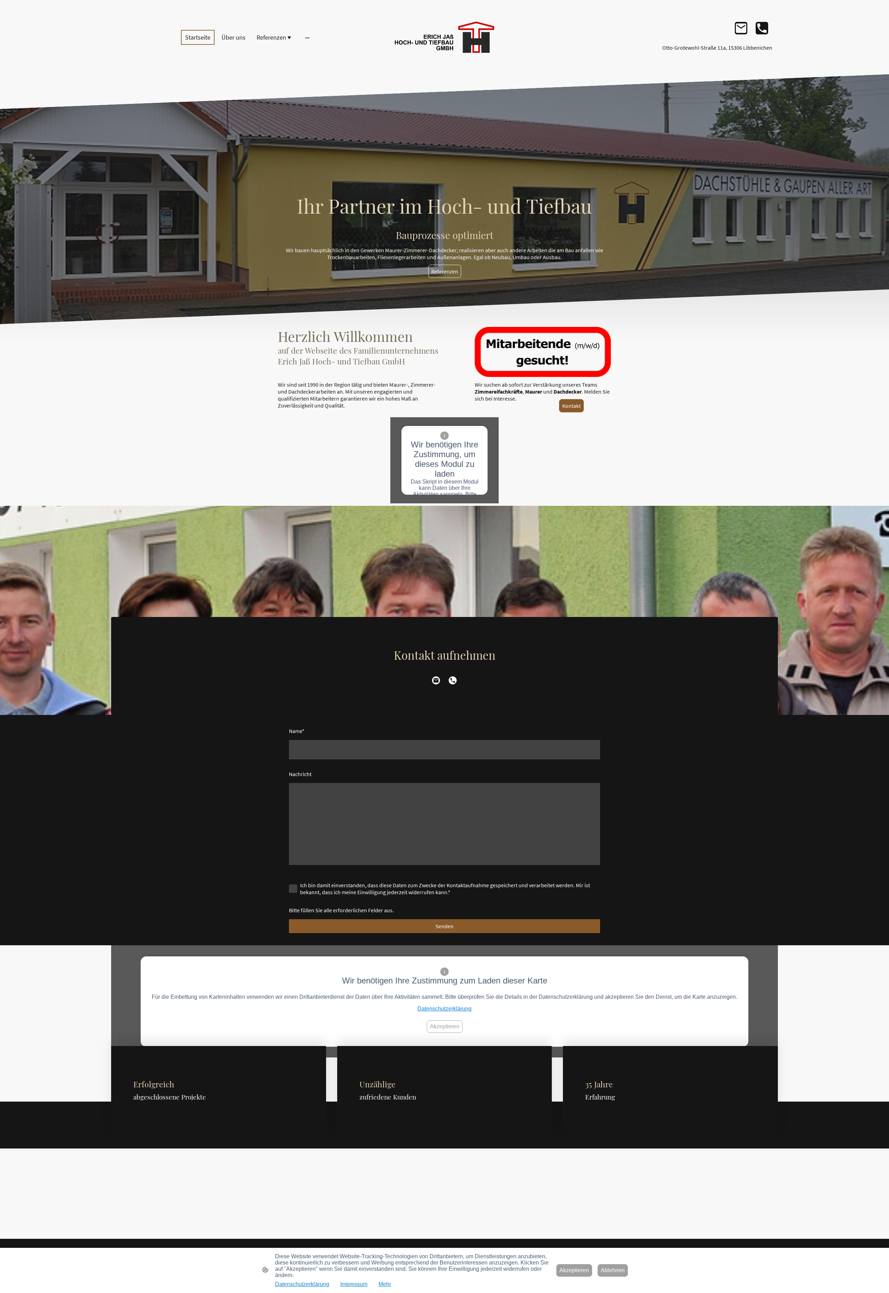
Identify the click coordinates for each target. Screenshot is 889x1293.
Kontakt (571, 405)
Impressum (353, 1284)
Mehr (385, 1284)
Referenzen (444, 271)
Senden (444, 926)
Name (297, 730)
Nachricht (300, 774)
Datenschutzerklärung (444, 1009)
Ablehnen (613, 1270)
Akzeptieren (444, 1026)
